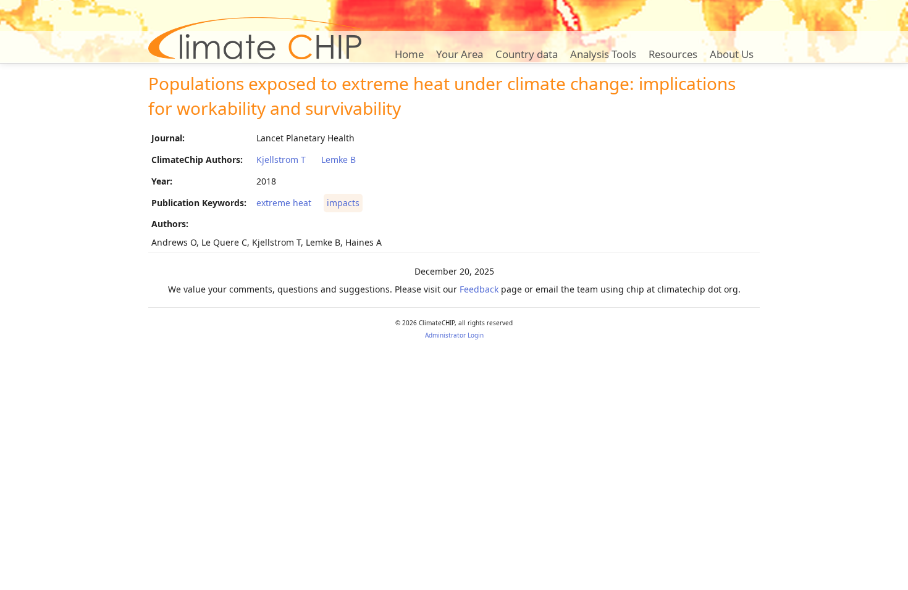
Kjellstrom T (281, 159)
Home (409, 54)
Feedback (479, 289)
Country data (526, 54)
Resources (673, 54)
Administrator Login (454, 335)
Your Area (459, 54)
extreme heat (283, 203)
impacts (343, 203)
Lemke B (338, 159)
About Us (732, 54)
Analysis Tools (603, 54)
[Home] (254, 38)
